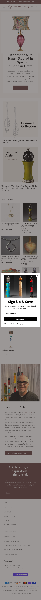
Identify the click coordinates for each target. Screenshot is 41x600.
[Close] (37, 275)
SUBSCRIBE (20, 319)
